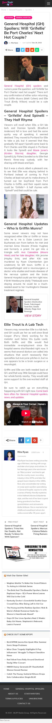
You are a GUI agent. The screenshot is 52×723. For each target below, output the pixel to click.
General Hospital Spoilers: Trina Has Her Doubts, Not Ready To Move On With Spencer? (14, 531)
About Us (13, 694)
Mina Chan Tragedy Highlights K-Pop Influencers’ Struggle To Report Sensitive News (26, 652)
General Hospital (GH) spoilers (22, 85)
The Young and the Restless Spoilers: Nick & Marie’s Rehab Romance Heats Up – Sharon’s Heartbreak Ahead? (27, 611)
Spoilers (9, 17)
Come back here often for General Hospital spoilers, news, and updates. (26, 394)
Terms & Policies (14, 698)
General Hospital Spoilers (29, 689)
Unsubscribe (35, 698)
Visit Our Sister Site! (17, 575)
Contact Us (23, 703)
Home (6, 689)
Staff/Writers (32, 694)
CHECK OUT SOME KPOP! (20, 634)
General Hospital (23, 17)
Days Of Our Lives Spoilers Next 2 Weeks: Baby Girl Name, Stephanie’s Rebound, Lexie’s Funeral (26, 621)
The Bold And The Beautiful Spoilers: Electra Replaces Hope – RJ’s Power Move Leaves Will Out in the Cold (27, 593)
